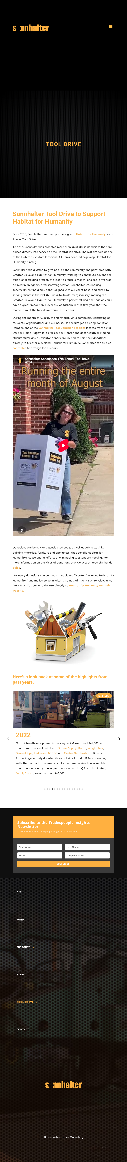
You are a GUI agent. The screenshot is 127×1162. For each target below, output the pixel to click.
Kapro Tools (98, 768)
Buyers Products (78, 768)
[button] (8, 738)
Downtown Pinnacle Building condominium (43, 743)
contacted (19, 348)
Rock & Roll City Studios (73, 748)
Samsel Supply (69, 763)
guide (16, 567)
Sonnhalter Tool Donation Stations (62, 328)
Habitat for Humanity (91, 234)
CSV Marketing (66, 758)
